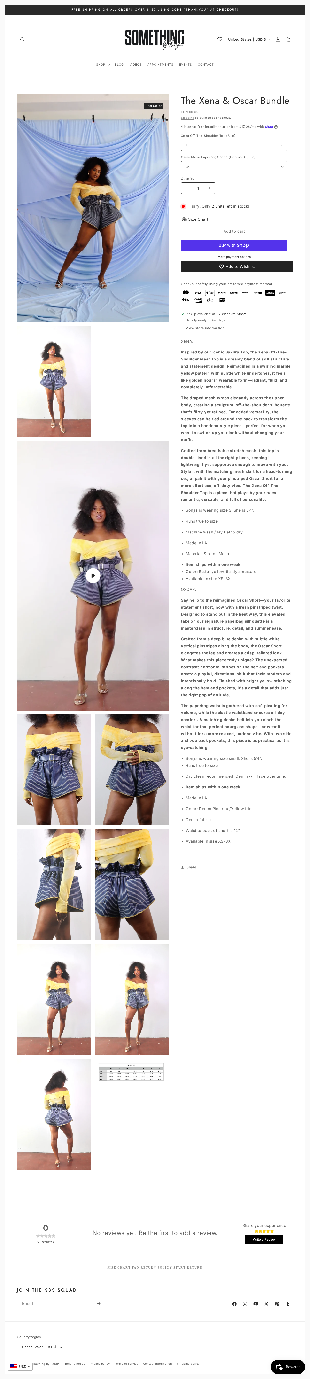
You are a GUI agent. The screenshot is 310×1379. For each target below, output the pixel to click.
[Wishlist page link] (219, 39)
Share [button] (191, 867)
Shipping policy (188, 1363)
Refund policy (75, 1363)
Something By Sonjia (45, 1364)
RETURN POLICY (156, 1267)
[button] (22, 39)
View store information (205, 328)
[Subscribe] (98, 1303)
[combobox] (20, 1367)
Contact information (157, 1363)
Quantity (187, 178)
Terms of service (126, 1363)
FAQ (135, 1267)
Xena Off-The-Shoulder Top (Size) (208, 136)
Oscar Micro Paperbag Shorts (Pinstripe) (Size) (218, 157)
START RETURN (188, 1267)
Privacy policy (100, 1363)
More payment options (234, 257)
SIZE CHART (119, 1267)
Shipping (187, 117)
